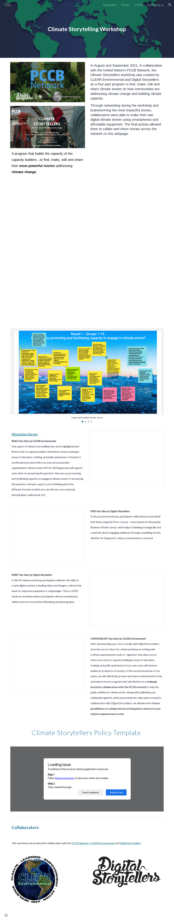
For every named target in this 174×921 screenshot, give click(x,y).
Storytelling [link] (153, 4)
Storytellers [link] (110, 4)
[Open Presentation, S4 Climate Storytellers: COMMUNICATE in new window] (78, 639)
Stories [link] (125, 4)
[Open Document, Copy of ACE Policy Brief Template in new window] (157, 750)
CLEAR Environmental (102, 843)
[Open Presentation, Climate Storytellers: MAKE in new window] (157, 575)
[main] (86, 29)
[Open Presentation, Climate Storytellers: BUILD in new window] (157, 435)
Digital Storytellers (130, 843)
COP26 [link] (138, 4)
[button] (170, 5)
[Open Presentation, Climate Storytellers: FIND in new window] (78, 511)
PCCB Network (80, 843)
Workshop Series (25, 434)
